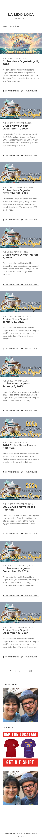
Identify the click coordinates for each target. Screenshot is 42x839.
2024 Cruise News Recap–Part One (21, 489)
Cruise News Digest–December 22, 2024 (21, 612)
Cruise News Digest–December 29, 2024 (21, 551)
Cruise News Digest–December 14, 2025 (21, 108)
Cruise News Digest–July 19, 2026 (21, 43)
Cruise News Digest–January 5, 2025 (21, 366)
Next (30, 671)
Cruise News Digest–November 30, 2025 (21, 172)
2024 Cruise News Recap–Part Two (21, 427)
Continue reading (12, 91)
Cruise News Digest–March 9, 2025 (21, 237)
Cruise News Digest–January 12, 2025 (21, 301)
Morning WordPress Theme (16, 834)
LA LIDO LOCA (21, 14)
